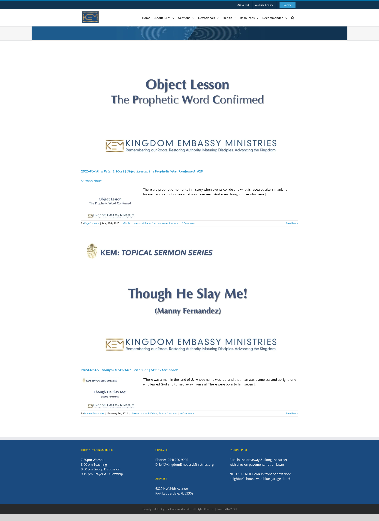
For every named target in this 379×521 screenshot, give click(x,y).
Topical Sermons (168, 413)
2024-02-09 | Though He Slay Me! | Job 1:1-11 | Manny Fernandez (129, 370)
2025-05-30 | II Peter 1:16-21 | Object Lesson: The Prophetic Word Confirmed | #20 (142, 171)
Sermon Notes (91, 181)
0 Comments (189, 223)
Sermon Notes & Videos (165, 223)
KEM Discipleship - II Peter (137, 223)
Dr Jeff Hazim (91, 223)
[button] (292, 17)
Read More (292, 223)
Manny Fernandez (94, 413)
